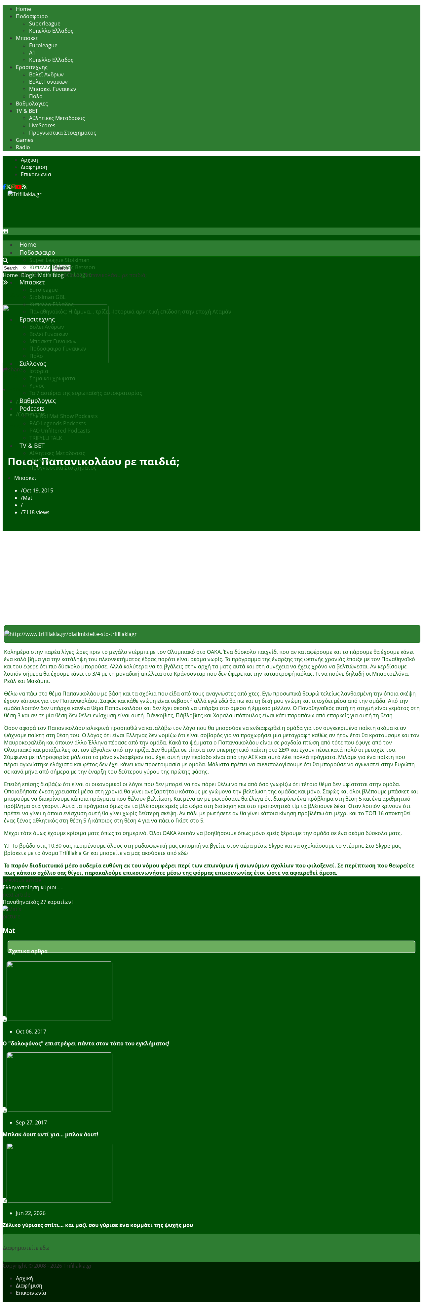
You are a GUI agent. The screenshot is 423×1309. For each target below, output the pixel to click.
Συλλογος (32, 363)
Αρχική (24, 1278)
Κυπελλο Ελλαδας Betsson (62, 267)
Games (24, 140)
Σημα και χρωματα (52, 378)
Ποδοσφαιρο (32, 16)
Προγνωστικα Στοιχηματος (62, 132)
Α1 (32, 52)
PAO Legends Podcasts (57, 423)
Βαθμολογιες (32, 103)
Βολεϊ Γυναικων (48, 81)
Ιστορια (38, 371)
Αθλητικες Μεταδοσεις (57, 118)
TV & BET (27, 110)
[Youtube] (19, 186)
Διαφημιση (34, 167)
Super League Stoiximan (59, 260)
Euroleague (43, 45)
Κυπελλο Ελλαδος (51, 30)
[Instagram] (13, 186)
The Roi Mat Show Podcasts (63, 416)
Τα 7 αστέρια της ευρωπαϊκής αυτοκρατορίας (85, 393)
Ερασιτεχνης (32, 67)
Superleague (44, 23)
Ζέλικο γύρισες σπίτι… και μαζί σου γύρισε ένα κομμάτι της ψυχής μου (98, 1225)
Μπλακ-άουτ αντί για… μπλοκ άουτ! (50, 1134)
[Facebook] (4, 186)
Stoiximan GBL (47, 297)
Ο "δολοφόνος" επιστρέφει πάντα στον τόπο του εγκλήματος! (86, 1043)
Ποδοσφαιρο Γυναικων (57, 348)
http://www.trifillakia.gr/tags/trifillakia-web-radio (248, 853)
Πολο (36, 96)
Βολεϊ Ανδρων (46, 74)
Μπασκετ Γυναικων (52, 89)
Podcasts (32, 408)
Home (23, 9)
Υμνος (37, 385)
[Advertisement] (128, 213)
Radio (23, 147)
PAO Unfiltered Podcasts (59, 430)
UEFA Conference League (60, 274)
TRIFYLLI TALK (45, 438)
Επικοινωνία (31, 1292)
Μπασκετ (27, 38)
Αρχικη (29, 159)
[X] (8, 186)
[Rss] (24, 186)
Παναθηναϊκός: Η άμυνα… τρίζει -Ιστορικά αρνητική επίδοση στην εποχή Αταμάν (130, 311)
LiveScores (42, 125)
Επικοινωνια (36, 174)
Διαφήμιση (29, 1285)
